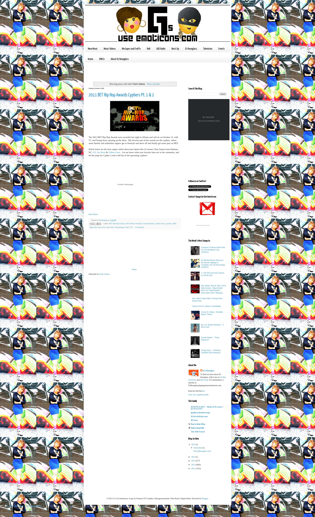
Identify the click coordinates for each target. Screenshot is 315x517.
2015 (193, 444)
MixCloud (204, 380)
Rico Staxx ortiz (99, 227)
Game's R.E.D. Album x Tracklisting (206, 306)
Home (90, 59)
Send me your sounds (203, 225)
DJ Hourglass (191, 48)
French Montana (148, 224)
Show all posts (153, 84)
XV (94, 152)
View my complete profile (198, 395)
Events (221, 48)
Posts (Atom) (104, 274)
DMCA (101, 59)
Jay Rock (101, 152)
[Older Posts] (180, 269)
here (203, 391)
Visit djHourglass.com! (202, 451)
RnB (148, 48)
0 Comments (139, 227)
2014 (193, 457)
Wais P (127, 227)
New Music (93, 48)
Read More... (94, 214)
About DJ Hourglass (120, 59)
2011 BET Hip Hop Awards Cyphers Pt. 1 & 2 (121, 95)
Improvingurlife (197, 428)
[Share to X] (95, 224)
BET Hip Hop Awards (116, 224)
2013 (193, 461)
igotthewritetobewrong (200, 413)
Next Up (175, 48)
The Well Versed (198, 432)
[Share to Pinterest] (100, 224)
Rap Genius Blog (198, 424)
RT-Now (194, 420)
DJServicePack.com (199, 416)
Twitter (223, 377)
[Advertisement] (133, 71)
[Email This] (90, 224)
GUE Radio (160, 48)
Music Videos (110, 48)
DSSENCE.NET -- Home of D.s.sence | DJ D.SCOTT (207, 408)
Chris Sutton (129, 224)
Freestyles (138, 224)
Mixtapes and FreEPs (131, 48)
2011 (193, 468)
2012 (193, 465)
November (198, 448)
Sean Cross (110, 227)
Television (207, 48)
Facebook (192, 380)
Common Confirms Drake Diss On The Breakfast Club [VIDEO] (213, 249)
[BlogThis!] (93, 224)
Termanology (119, 227)
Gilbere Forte (114, 152)
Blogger (205, 498)
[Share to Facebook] (97, 224)
